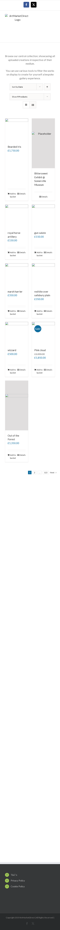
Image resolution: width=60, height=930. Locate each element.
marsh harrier (15, 291)
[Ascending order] (47, 86)
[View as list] (33, 105)
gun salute (40, 232)
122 (46, 472)
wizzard (12, 350)
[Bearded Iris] (16, 130)
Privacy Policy (18, 880)
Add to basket (13, 195)
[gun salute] (43, 216)
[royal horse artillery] (16, 216)
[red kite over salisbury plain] (43, 274)
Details (23, 193)
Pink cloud (40, 350)
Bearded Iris (14, 146)
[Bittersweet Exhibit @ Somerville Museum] (43, 143)
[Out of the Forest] (16, 405)
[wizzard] (16, 333)
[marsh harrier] (16, 274)
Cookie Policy (18, 886)
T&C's (14, 874)
